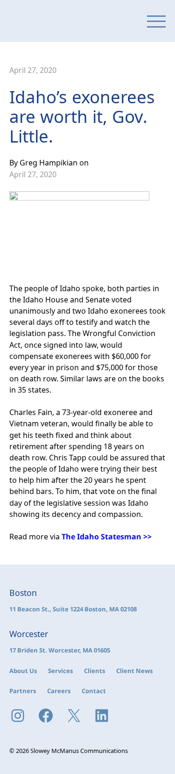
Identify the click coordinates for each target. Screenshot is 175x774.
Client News (134, 670)
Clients (94, 670)
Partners (22, 691)
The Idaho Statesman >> (107, 536)
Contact (94, 691)
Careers (58, 691)
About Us (23, 670)
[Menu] (156, 21)
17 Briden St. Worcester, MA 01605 (59, 650)
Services (60, 670)
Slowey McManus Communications (49, 21)
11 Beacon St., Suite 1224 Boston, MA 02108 (73, 609)
